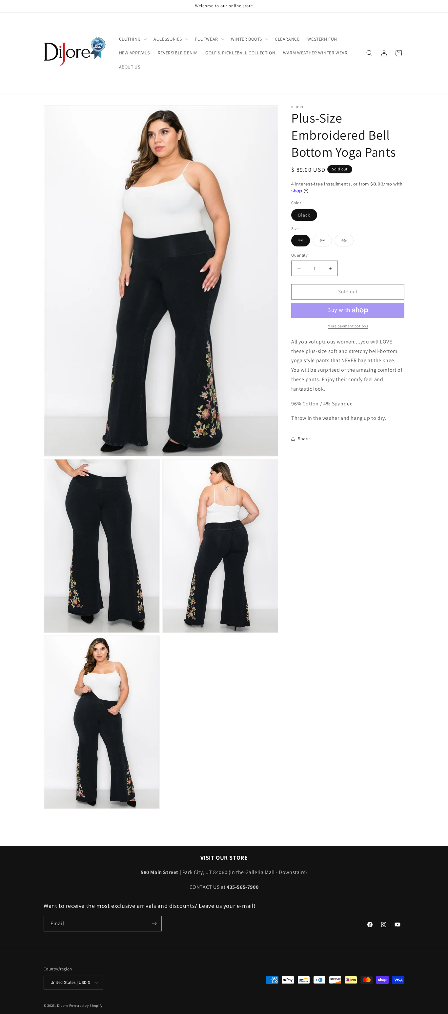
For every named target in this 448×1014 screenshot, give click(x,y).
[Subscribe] (154, 923)
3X (347, 242)
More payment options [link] (348, 325)
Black (307, 216)
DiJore (62, 1005)
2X (326, 242)
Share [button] (304, 438)
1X (304, 242)
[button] (132, 39)
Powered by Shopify (86, 1005)
